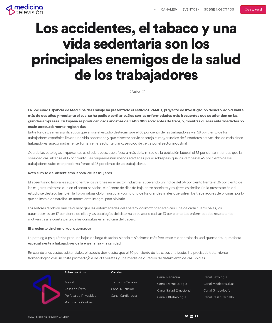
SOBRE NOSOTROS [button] (219, 9)
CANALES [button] (168, 9)
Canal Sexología (215, 277)
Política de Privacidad (81, 295)
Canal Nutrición (122, 289)
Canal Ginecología (217, 290)
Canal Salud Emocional (174, 290)
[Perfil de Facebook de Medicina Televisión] (196, 316)
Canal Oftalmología (171, 297)
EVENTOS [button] (189, 9)
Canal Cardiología (124, 295)
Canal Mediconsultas (219, 284)
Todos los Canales (124, 282)
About (69, 282)
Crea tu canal (253, 9)
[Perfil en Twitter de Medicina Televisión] (186, 316)
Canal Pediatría (168, 277)
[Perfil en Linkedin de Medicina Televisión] (191, 316)
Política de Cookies (79, 302)
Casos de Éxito (75, 289)
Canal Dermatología (172, 284)
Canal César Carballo (219, 297)
